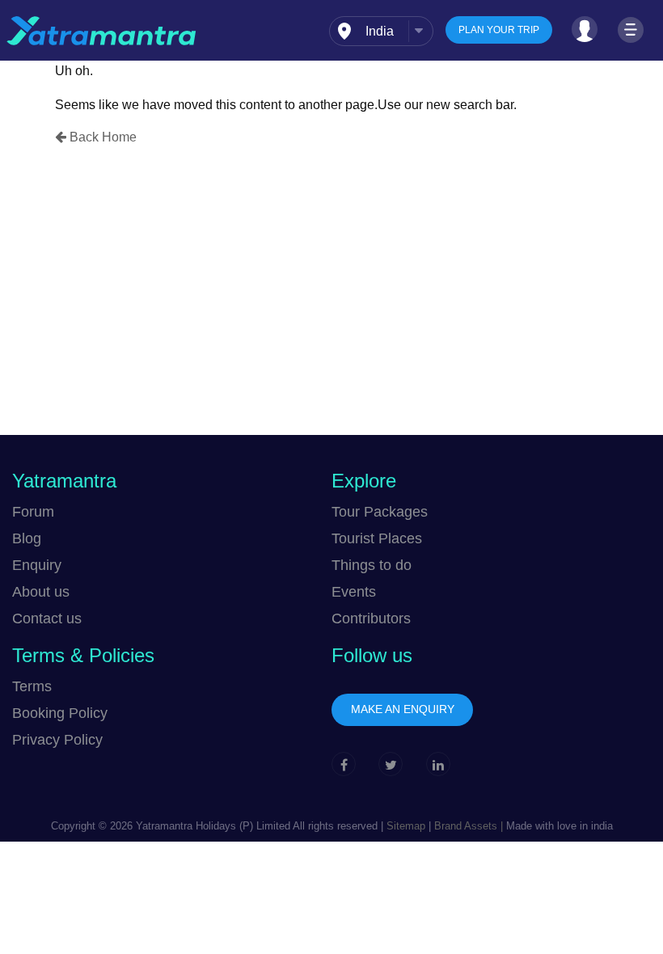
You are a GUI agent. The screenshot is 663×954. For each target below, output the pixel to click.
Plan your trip (498, 30)
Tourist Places (377, 538)
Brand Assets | (467, 826)
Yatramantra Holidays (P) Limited (213, 826)
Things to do (372, 565)
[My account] (584, 29)
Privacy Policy (57, 740)
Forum (33, 512)
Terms (32, 686)
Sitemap (406, 826)
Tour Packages (380, 512)
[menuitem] (381, 31)
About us (41, 592)
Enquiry (36, 565)
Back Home (101, 137)
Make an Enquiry (402, 709)
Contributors (371, 618)
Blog (26, 538)
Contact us (47, 618)
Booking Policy (60, 713)
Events (354, 592)
